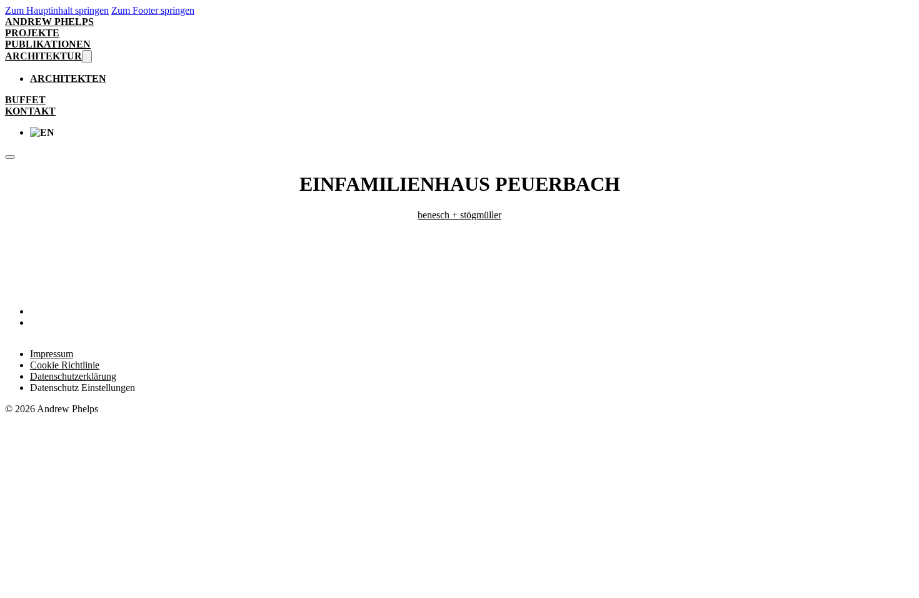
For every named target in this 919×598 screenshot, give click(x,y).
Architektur (43, 56)
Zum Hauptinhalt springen (57, 10)
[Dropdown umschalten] (87, 56)
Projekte (32, 33)
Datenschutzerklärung (73, 376)
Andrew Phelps (49, 21)
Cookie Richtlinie (64, 365)
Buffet (25, 99)
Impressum (51, 353)
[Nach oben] (879, 567)
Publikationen (48, 44)
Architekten (68, 78)
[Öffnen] (10, 157)
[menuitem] (472, 132)
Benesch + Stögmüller (459, 215)
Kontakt (30, 111)
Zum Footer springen (152, 10)
